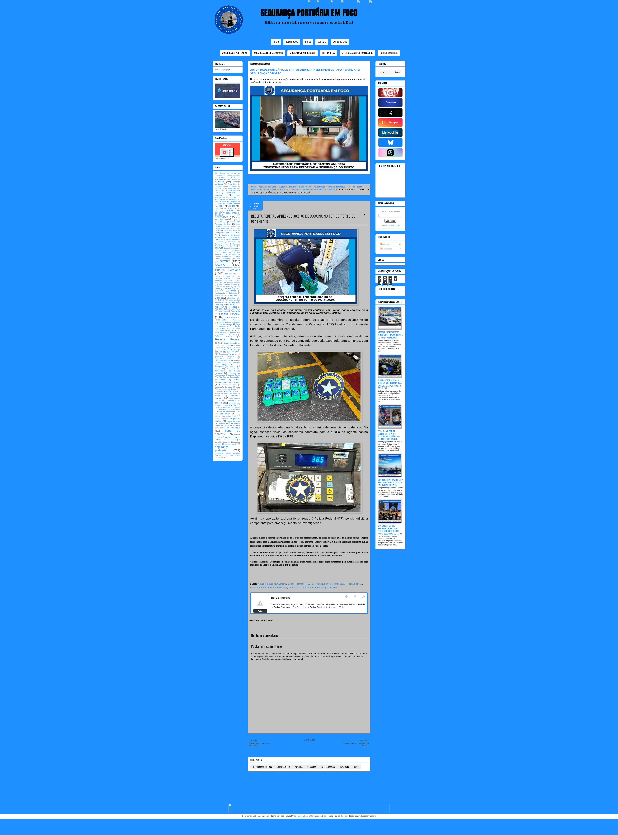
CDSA (217, 208)
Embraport (236, 250)
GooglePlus (364, 596)
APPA (233, 177)
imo (239, 411)
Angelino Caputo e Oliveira (226, 186)
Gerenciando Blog (318, 816)
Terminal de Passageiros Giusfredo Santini (227, 374)
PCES (217, 307)
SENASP (218, 352)
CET (216, 211)
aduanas (272, 187)
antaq (238, 387)
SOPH (237, 352)
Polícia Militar (220, 320)
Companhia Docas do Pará (227, 232)
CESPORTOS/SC (230, 208)
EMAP (217, 248)
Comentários (387, 249)
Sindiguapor (219, 367)
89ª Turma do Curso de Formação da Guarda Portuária (227, 174)
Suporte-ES (231, 369)
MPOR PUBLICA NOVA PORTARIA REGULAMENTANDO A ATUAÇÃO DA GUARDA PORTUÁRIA (390, 482)
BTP (234, 197)
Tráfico (332, 189)
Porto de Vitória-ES (228, 330)
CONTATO (322, 41)
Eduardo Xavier (221, 250)
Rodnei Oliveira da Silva (227, 350)
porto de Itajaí (224, 423)
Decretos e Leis (283, 766)
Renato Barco (234, 348)
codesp (218, 403)
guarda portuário (226, 411)
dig (235, 405)
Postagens (386, 244)
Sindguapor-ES (228, 365)
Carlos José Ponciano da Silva (227, 223)
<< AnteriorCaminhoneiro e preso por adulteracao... (260, 743)
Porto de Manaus (225, 324)
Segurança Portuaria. (224, 356)
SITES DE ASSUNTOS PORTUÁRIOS (357, 52)
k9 (310, 187)
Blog (346, 596)
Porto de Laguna (233, 322)
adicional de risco (229, 385)
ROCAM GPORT (223, 337)
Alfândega (219, 181)
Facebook (355, 596)
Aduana (262, 187)
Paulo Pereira (223, 311)
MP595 (228, 289)
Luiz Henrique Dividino (231, 282)
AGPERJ (222, 177)
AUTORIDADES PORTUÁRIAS (235, 52)
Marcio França (220, 295)
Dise (235, 246)
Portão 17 (222, 335)
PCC (232, 304)
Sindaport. (236, 362)
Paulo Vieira (235, 311)
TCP (286, 189)
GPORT (225, 261)
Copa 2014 (232, 237)
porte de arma (234, 421)
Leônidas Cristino (222, 278)
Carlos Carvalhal (281, 597)
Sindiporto (232, 367)
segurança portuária (222, 448)
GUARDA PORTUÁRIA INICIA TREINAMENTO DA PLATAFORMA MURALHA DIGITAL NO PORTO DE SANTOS (390, 384)
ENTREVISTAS (328, 52)
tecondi (222, 455)
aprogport (218, 391)
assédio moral (231, 391)
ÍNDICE (308, 41)
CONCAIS (219, 215)
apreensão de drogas (227, 389)
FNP (238, 258)
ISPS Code (344, 766)
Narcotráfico (319, 187)
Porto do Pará (235, 332)
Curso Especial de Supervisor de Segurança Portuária (227, 241)
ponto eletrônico (221, 418)
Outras (356, 766)
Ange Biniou (232, 184)
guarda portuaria (233, 409)
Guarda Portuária (227, 270)
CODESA (229, 210)
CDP (221, 206)
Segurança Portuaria (227, 354)
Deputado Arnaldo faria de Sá (227, 245)
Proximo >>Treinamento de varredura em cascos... (356, 743)
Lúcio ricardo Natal (222, 287)
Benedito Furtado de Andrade (226, 199)
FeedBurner (395, 225)
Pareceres (311, 766)
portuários (232, 440)
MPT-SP (233, 291)
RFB (279, 189)
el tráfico (303, 187)
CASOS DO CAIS (340, 41)
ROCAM (234, 335)
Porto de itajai (220, 332)
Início (276, 41)
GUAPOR (221, 264)
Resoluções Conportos (262, 766)
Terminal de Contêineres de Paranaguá (308, 189)
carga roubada (234, 398)
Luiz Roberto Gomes (228, 285)
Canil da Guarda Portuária (227, 218)
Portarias (299, 766)
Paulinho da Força (233, 309)
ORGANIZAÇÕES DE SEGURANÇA (268, 52)
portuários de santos (222, 442)
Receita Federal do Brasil (263, 189)
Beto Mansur (220, 201)
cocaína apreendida (227, 400)
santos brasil (230, 444)
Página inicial (309, 740)
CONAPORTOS (231, 213)
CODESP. (218, 213)
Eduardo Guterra (230, 248)
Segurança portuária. (223, 360)
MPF (238, 289)
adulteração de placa (223, 387)
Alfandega (219, 179)
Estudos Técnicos (328, 766)
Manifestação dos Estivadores (226, 293)
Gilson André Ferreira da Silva (226, 267)
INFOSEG (228, 274)
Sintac (217, 369)
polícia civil (230, 416)
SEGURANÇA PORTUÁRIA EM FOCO (309, 13)
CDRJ (232, 206)
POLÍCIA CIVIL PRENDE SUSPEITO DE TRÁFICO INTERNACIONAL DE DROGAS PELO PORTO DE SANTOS (389, 435)
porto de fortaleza (232, 425)
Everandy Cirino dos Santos (227, 257)
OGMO (221, 300)
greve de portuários (222, 407)
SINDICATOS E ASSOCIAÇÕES (303, 52)
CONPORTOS (221, 217)
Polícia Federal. (231, 317)
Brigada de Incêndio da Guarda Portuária (227, 203)
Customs (282, 187)
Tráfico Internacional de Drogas (227, 380)
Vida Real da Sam (300, 816)
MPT (222, 291)
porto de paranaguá (336, 187)
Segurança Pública (224, 358)
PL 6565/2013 (231, 307)
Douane (292, 187)
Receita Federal (355, 187)
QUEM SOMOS (292, 41)
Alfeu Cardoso (231, 179)
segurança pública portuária (227, 453)
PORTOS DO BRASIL (389, 52)
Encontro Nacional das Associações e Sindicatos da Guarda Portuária (227, 254)
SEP (228, 352)
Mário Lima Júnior (233, 298)
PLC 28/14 (219, 309)
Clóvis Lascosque (230, 230)
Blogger (344, 816)
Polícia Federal (229, 313)
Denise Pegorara (221, 244)
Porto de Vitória (233, 328)
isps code (225, 414)
